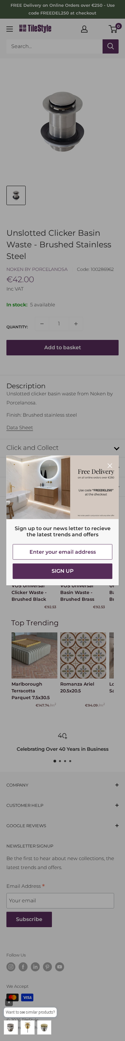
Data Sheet (19, 427)
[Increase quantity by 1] (76, 324)
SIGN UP (63, 571)
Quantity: (17, 326)
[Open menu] (9, 29)
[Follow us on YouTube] (59, 966)
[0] (113, 29)
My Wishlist (98, 28)
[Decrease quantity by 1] (42, 324)
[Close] (110, 465)
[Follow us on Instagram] (10, 966)
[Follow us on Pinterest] (47, 966)
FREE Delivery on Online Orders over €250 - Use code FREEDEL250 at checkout (63, 9)
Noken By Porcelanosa (37, 269)
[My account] (84, 29)
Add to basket (62, 347)
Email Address (25, 886)
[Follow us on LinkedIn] (35, 966)
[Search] (111, 46)
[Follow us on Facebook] (23, 966)
